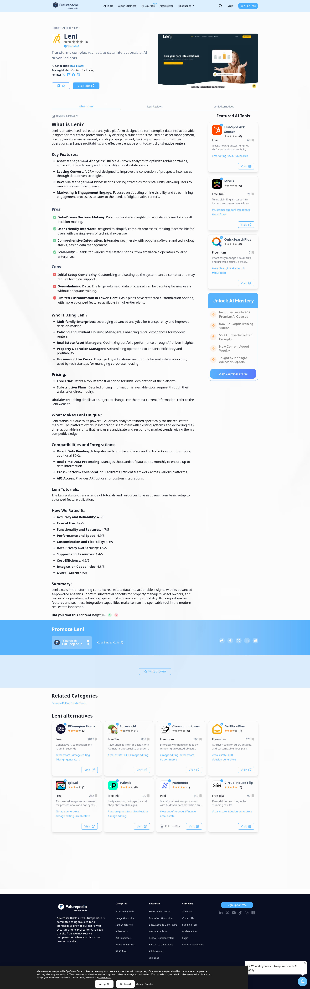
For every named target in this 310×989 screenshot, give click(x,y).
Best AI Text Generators (161, 937)
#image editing (81, 755)
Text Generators (124, 924)
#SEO (231, 156)
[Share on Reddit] (255, 640)
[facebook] (73, 74)
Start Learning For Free (233, 373)
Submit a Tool (189, 924)
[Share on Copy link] (222, 640)
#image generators (67, 811)
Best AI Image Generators (163, 924)
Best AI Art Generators (161, 918)
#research (242, 156)
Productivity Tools (125, 911)
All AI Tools (121, 951)
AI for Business (127, 6)
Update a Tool (189, 931)
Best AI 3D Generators (161, 944)
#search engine (221, 268)
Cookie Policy (104, 977)
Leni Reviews (155, 106)
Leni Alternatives (224, 106)
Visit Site (84, 86)
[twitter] (63, 74)
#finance (190, 811)
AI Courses (148, 5)
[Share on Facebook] (230, 640)
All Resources (156, 951)
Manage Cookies (144, 984)
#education (219, 273)
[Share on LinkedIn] (247, 640)
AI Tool (66, 28)
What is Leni (86, 106)
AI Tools (108, 6)
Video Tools (122, 931)
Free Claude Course (159, 911)
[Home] (65, 6)
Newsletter (166, 6)
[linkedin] (68, 74)
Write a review (157, 671)
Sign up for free (237, 905)
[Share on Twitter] (239, 640)
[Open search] (220, 6)
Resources (184, 6)
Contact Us (188, 918)
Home (55, 28)
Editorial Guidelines (193, 944)
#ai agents (243, 210)
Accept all (104, 984)
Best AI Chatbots (158, 931)
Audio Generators (125, 944)
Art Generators (124, 937)
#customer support (224, 210)
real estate (77, 65)
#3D (126, 755)
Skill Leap (154, 957)
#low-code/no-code (172, 811)
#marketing (219, 156)
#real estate (63, 755)
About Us (187, 911)
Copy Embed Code (108, 642)
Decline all (125, 984)
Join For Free (248, 6)
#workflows (219, 214)
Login (230, 5)
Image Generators (125, 918)
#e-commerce (168, 759)
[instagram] (78, 74)
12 (63, 86)
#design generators (68, 759)
